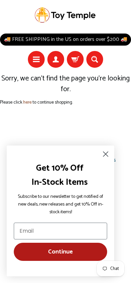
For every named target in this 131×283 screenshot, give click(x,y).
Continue (60, 252)
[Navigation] (36, 59)
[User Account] (55, 59)
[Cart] (75, 59)
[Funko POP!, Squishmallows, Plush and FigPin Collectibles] (65, 15)
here (27, 102)
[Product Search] (94, 59)
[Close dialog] (106, 154)
